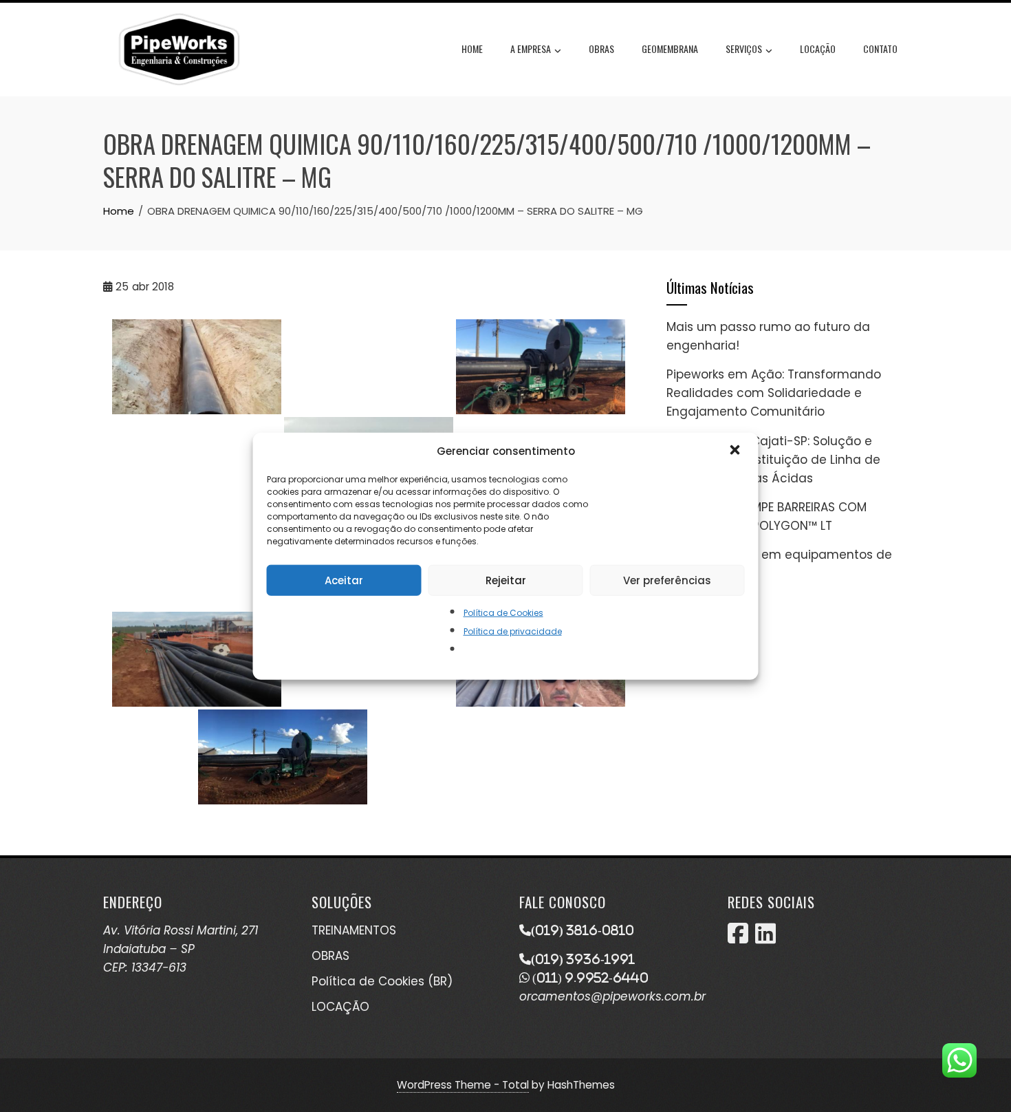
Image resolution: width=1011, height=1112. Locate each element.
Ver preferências (667, 580)
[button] (736, 451)
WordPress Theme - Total (463, 1085)
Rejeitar (506, 580)
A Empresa (530, 48)
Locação (818, 48)
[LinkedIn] (765, 938)
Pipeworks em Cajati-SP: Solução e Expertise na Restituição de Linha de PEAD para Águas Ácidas (773, 459)
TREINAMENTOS (354, 930)
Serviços (744, 48)
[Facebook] (738, 938)
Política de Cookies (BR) (382, 981)
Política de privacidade (513, 631)
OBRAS (330, 956)
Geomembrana (670, 48)
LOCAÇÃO (340, 1006)
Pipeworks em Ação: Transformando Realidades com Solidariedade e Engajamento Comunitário (773, 393)
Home (472, 48)
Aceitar (344, 580)
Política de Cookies (503, 613)
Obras (601, 48)
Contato (880, 48)
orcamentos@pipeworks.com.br (612, 996)
